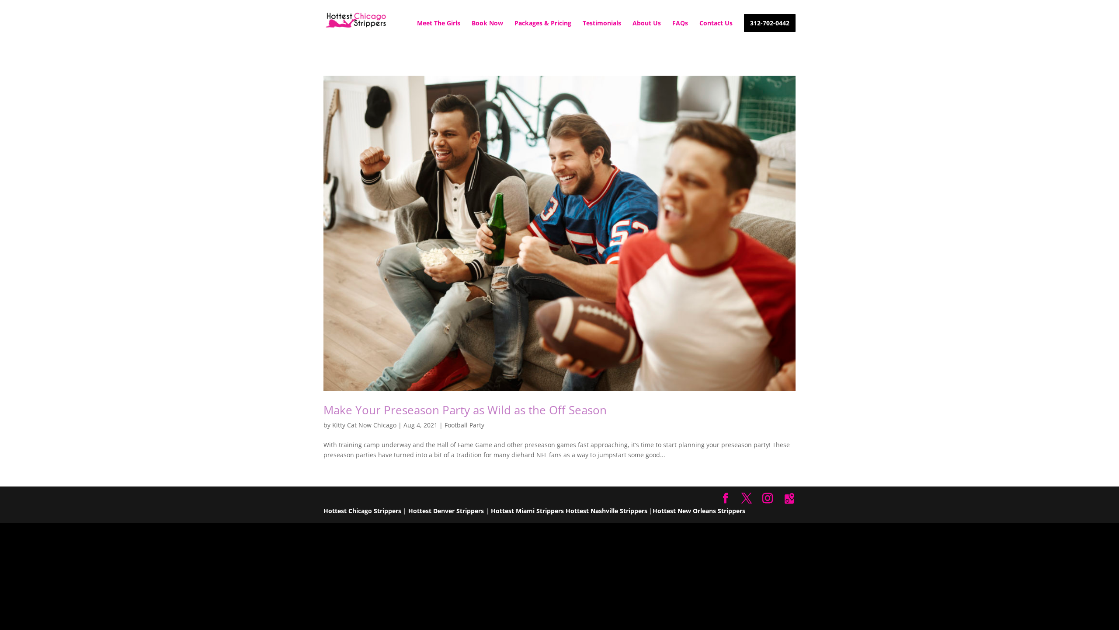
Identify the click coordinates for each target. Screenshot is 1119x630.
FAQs (680, 23)
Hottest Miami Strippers (527, 511)
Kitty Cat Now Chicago (364, 425)
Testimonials (602, 23)
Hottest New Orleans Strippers (699, 511)
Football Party (464, 425)
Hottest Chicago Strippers (362, 511)
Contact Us (716, 23)
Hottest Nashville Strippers (606, 511)
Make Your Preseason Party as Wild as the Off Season (465, 410)
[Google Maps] (789, 499)
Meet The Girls (438, 23)
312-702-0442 (769, 23)
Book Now (487, 23)
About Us (646, 23)
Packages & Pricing (542, 23)
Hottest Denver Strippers (446, 511)
